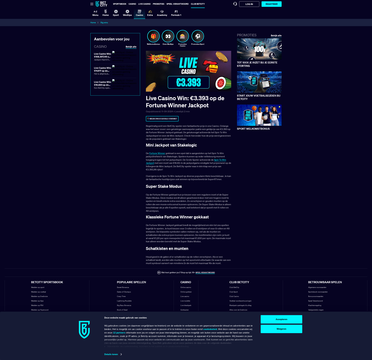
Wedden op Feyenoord (39, 310)
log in (249, 4)
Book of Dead (122, 310)
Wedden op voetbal (38, 292)
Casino (132, 3)
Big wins (104, 22)
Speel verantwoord (178, 3)
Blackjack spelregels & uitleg (240, 305)
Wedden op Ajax (37, 301)
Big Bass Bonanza (124, 305)
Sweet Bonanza (123, 287)
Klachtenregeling (314, 305)
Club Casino (234, 296)
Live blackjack (185, 305)
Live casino (144, 3)
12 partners (119, 332)
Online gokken (186, 292)
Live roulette (185, 301)
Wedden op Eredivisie (39, 296)
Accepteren (281, 319)
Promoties (158, 3)
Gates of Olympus (124, 292)
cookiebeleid (210, 329)
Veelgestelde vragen (316, 310)
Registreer (272, 4)
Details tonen (111, 354)
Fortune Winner (157, 153)
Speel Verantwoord (315, 301)
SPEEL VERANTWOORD (205, 272)
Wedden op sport (37, 287)
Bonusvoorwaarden (315, 296)
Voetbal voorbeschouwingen (240, 301)
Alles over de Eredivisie (238, 310)
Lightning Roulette (124, 301)
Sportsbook (119, 3)
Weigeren (281, 329)
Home (93, 22)
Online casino (185, 287)
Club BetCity (198, 3)
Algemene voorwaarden (317, 287)
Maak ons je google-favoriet (163, 118)
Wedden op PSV (37, 305)
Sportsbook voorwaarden (318, 292)
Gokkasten (184, 310)
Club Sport (233, 292)
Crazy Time (121, 296)
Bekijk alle (276, 35)
